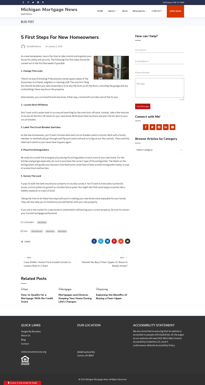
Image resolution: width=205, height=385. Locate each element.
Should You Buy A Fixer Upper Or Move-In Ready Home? (104, 261)
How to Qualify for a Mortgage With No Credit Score (37, 298)
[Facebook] (146, 127)
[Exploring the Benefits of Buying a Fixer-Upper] (102, 289)
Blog (125, 11)
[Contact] (172, 127)
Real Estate (42, 222)
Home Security (37, 231)
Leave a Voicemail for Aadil (23, 383)
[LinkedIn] (166, 127)
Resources (139, 11)
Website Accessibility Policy (161, 345)
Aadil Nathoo (26, 14)
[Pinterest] (159, 127)
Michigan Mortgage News (49, 10)
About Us (25, 335)
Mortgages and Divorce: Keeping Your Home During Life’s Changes (75, 298)
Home (100, 11)
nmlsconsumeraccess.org (33, 351)
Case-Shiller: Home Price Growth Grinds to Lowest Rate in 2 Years (47, 261)
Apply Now (175, 11)
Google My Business (31, 331)
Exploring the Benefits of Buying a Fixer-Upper (111, 296)
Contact (157, 11)
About (111, 11)
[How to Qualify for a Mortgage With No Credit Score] (24, 289)
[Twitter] (152, 127)
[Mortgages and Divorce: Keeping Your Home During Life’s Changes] (65, 289)
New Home (50, 231)
